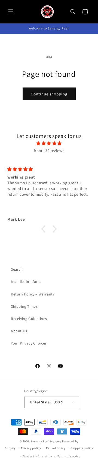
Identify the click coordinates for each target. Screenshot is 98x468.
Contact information (37, 456)
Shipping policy (82, 448)
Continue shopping (49, 93)
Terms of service (68, 456)
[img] (49, 143)
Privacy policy (31, 448)
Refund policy (55, 448)
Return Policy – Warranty (32, 294)
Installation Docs (26, 281)
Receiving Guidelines (29, 318)
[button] (11, 12)
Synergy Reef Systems (45, 441)
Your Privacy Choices (29, 343)
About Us (19, 330)
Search (17, 269)
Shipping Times (24, 306)
